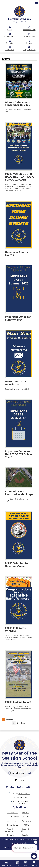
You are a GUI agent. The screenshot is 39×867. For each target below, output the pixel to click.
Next (22, 723)
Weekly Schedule (9, 830)
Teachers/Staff (13, 817)
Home (9, 30)
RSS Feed (10, 719)
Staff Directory (6, 865)
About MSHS (12, 813)
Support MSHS (29, 50)
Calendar (10, 43)
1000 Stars (9, 50)
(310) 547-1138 (24, 794)
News (25, 865)
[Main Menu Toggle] (36, 2)
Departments (9, 36)
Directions (34, 865)
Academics (11, 821)
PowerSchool (29, 36)
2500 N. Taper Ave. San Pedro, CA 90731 (20, 802)
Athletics (25, 813)
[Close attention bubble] (35, 842)
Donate (29, 43)
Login (22, 780)
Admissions (26, 821)
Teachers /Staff (29, 30)
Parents (10, 835)
